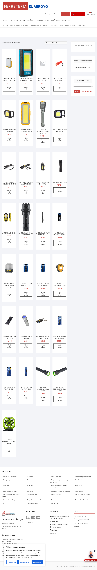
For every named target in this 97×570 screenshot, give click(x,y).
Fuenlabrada (35, 25)
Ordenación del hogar (9, 500)
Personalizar (12, 562)
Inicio (5, 20)
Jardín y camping (32, 494)
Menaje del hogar (56, 494)
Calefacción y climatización (83, 476)
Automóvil (30, 476)
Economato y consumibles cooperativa (58, 487)
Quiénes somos (56, 527)
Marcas (40, 20)
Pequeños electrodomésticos (35, 500)
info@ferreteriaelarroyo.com (59, 524)
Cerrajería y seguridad (9, 480)
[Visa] (33, 517)
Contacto (53, 533)
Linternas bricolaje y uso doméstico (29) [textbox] (83, 67)
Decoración (6, 485)
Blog (47, 20)
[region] (24, 555)
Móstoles (82, 25)
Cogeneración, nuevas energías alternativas (60, 481)
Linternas (87, 45)
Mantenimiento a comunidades (15, 25)
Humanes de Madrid (67, 25)
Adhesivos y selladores (9, 476)
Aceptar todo (37, 562)
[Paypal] (38, 517)
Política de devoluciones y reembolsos (81, 520)
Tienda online (15, 20)
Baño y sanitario (56, 476)
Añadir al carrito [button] (9, 89)
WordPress (92, 566)
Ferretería (30, 491)
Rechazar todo (24, 562)
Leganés (54, 25)
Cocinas (29, 480)
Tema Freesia (80, 566)
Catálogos (55, 20)
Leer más (9, 451)
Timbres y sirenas (32, 503)
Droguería (30, 485)
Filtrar (77, 91)
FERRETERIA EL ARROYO (61, 566)
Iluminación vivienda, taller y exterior (11, 496)
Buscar (65, 14)
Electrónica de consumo (10, 491)
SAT (4, 503)
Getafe (45, 25)
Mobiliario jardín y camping (83, 494)
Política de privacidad (80, 516)
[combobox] (83, 67)
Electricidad (81, 45)
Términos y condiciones (81, 523)
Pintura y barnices (56, 500)
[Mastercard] (28, 517)
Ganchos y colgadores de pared (60, 491)
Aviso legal (77, 526)
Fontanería (54, 503)
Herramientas (79, 491)
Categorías (28, 20)
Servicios (66, 20)
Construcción (79, 480)
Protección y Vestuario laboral (84, 500)
